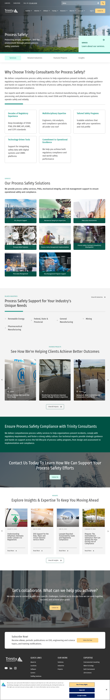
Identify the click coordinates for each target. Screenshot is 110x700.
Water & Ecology (89, 665)
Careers (33, 673)
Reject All (82, 690)
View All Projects (53, 407)
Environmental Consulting (91, 662)
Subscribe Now (87, 640)
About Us (72, 10)
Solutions (60, 662)
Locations (80, 10)
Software (45, 10)
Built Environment (89, 669)
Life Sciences (88, 673)
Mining (89, 318)
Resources (63, 10)
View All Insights (53, 560)
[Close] (106, 689)
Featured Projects (60, 58)
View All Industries (97, 297)
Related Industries (35, 58)
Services (13, 58)
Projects (60, 669)
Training (54, 10)
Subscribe (16, 3)
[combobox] (81, 3)
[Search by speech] (98, 3)
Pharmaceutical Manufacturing (15, 328)
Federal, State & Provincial (41, 320)
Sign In (92, 11)
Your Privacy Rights (82, 684)
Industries (36, 10)
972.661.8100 (33, 3)
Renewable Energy (16, 318)
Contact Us (100, 11)
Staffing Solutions (36, 676)
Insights (81, 58)
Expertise (27, 10)
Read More (10, 551)
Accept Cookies (81, 695)
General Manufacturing (66, 320)
